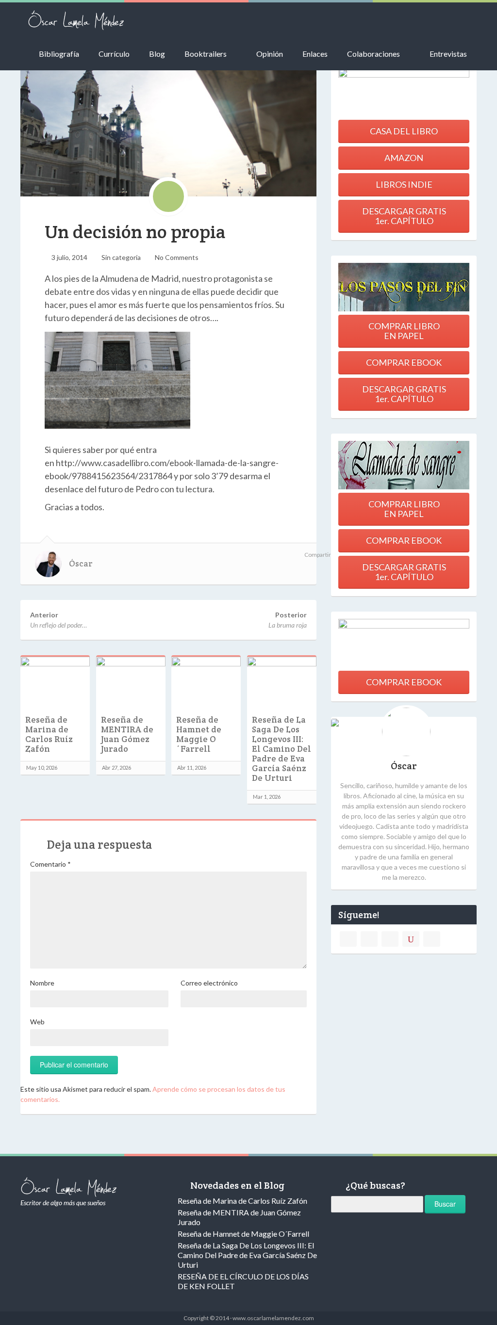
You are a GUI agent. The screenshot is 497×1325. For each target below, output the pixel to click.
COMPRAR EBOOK (404, 362)
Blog (157, 53)
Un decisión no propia (135, 231)
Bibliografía (59, 53)
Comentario (50, 864)
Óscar (81, 563)
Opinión (269, 53)
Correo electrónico (209, 983)
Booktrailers (205, 53)
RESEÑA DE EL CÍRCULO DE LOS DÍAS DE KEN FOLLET (243, 1281)
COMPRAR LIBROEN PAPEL (404, 331)
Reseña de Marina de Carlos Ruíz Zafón (49, 734)
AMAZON (403, 157)
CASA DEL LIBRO (404, 131)
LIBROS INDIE (404, 184)
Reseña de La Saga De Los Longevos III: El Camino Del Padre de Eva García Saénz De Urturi (281, 749)
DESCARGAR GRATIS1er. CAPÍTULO (404, 216)
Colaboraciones (373, 53)
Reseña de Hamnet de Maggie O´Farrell (198, 734)
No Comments (177, 257)
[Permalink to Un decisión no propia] (168, 128)
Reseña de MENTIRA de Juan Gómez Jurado (127, 734)
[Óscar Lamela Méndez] (76, 19)
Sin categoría (121, 257)
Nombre (42, 983)
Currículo (114, 53)
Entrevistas (448, 53)
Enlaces (315, 53)
